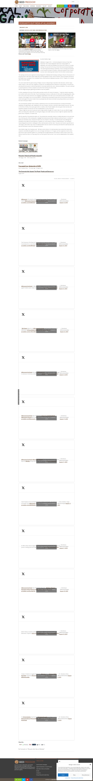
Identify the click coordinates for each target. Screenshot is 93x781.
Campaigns (32, 6)
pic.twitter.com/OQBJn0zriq (28, 202)
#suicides (23, 675)
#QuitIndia (24, 720)
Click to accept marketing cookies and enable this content (46, 201)
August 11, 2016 (64, 419)
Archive (50, 6)
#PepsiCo (53, 588)
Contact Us (38, 772)
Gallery (45, 6)
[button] (90, 764)
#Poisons (34, 675)
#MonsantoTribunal (30, 201)
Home (16, 6)
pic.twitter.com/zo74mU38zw (28, 331)
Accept (63, 775)
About (20, 6)
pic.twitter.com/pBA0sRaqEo (28, 505)
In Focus (27, 30)
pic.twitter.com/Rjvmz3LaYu (28, 419)
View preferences (85, 775)
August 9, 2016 (24, 27)
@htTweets (24, 328)
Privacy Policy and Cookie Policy (77, 777)
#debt (54, 674)
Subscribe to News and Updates (42, 768)
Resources (38, 6)
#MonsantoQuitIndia (26, 286)
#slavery (51, 674)
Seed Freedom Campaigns (41, 764)
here (29, 54)
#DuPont (32, 589)
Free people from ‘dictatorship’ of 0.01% (30, 166)
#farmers (43, 674)
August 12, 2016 (64, 202)
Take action (26, 6)
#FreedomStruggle (42, 717)
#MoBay (28, 461)
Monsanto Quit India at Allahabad (37, 23)
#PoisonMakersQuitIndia (33, 330)
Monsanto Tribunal (29, 48)
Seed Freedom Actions (41, 30)
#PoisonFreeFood (25, 718)
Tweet (20, 744)
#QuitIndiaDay (27, 717)
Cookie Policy (67, 777)
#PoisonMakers (34, 718)
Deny (74, 775)
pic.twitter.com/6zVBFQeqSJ (28, 245)
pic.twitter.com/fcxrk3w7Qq (28, 591)
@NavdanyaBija (25, 677)
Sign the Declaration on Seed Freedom (44, 766)
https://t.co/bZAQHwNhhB (48, 415)
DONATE (61, 6)
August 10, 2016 (64, 591)
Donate (37, 770)
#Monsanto (24, 199)
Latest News (32, 30)
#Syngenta (24, 589)
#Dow (28, 589)
